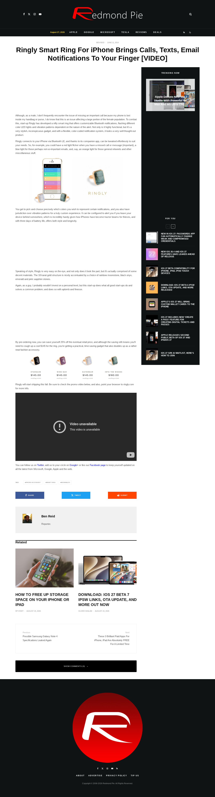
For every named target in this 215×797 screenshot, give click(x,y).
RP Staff (19, 611)
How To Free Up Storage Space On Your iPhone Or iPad (42, 599)
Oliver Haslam (85, 611)
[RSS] (184, 32)
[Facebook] (24, 14)
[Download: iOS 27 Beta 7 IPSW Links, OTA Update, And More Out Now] (170, 95)
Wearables (65, 482)
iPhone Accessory (33, 482)
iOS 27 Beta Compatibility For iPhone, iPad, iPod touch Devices (178, 270)
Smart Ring (50, 482)
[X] (29, 14)
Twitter (40, 465)
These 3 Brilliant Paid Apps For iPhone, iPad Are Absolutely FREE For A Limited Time (111, 638)
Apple (73, 32)
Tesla (125, 32)
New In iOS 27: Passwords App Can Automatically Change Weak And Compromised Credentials (178, 237)
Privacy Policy (116, 775)
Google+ (74, 465)
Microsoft (107, 32)
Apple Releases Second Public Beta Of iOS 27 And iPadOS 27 (175, 337)
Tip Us (135, 775)
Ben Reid (100, 42)
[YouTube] (40, 14)
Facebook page (98, 465)
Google (89, 32)
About (80, 775)
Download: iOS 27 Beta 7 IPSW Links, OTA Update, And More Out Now (107, 599)
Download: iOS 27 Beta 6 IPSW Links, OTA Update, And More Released (177, 287)
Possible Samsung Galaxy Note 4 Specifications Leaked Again (40, 636)
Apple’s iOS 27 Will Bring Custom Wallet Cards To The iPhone (178, 304)
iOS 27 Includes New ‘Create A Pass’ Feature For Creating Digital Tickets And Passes (177, 321)
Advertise (95, 775)
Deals (157, 32)
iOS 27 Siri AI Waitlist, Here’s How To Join (177, 354)
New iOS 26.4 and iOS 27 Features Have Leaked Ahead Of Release (178, 254)
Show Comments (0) (74, 666)
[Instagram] (34, 14)
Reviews (141, 32)
